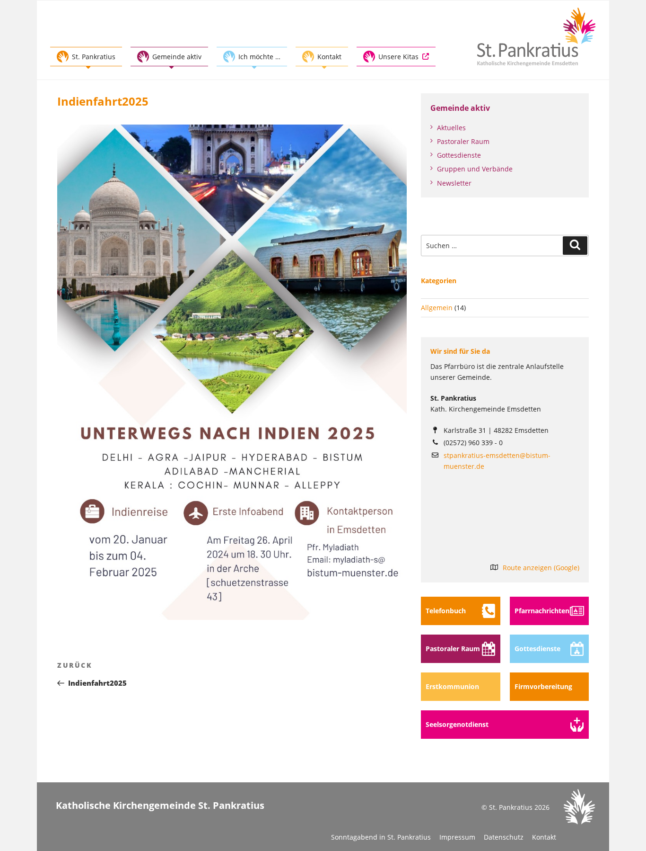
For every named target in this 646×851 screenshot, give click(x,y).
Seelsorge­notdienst (457, 724)
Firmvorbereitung (543, 686)
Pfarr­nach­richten (542, 610)
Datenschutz (504, 837)
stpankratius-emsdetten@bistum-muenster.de (497, 461)
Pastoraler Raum (463, 141)
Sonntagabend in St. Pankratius (381, 837)
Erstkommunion (452, 686)
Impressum (457, 837)
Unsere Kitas (398, 56)
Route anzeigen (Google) (541, 567)
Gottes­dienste (537, 648)
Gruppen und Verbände (475, 168)
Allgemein (437, 307)
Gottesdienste (459, 155)
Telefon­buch (446, 610)
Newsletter (454, 183)
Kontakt (544, 837)
